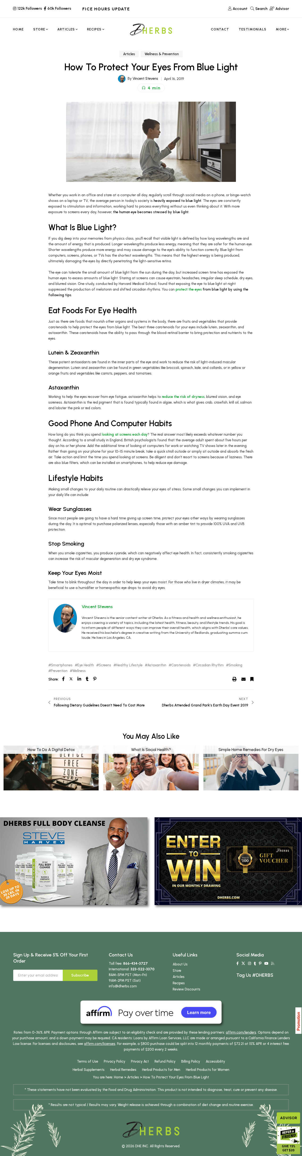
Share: (53, 679)
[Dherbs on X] (243, 963)
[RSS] (272, 963)
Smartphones (61, 665)
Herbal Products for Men (161, 1070)
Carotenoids (181, 665)
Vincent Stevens (145, 78)
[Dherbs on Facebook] (237, 963)
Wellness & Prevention (162, 54)
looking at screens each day (125, 434)
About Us (180, 964)
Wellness (79, 671)
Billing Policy (190, 1061)
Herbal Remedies (123, 1070)
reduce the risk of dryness (183, 397)
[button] (151, 88)
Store (177, 970)
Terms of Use (87, 1061)
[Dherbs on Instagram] (249, 963)
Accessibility (215, 1061)
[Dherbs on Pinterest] (260, 963)
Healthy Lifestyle (129, 665)
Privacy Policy (114, 1061)
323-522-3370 (142, 969)
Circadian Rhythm (210, 665)
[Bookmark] (252, 679)
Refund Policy (165, 1061)
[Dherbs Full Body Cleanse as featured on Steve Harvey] (73, 861)
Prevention (59, 671)
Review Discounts (186, 989)
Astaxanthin (156, 665)
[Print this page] (234, 679)
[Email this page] (243, 679)
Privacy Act (140, 1061)
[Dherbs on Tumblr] (255, 963)
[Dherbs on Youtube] (266, 963)
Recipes (179, 983)
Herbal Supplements (89, 1070)
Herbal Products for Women (207, 1070)
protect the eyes (189, 289)
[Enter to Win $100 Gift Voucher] (228, 861)
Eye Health (85, 665)
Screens (105, 665)
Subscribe (80, 975)
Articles (129, 54)
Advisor (288, 1118)
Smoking (235, 665)
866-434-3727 (135, 963)
